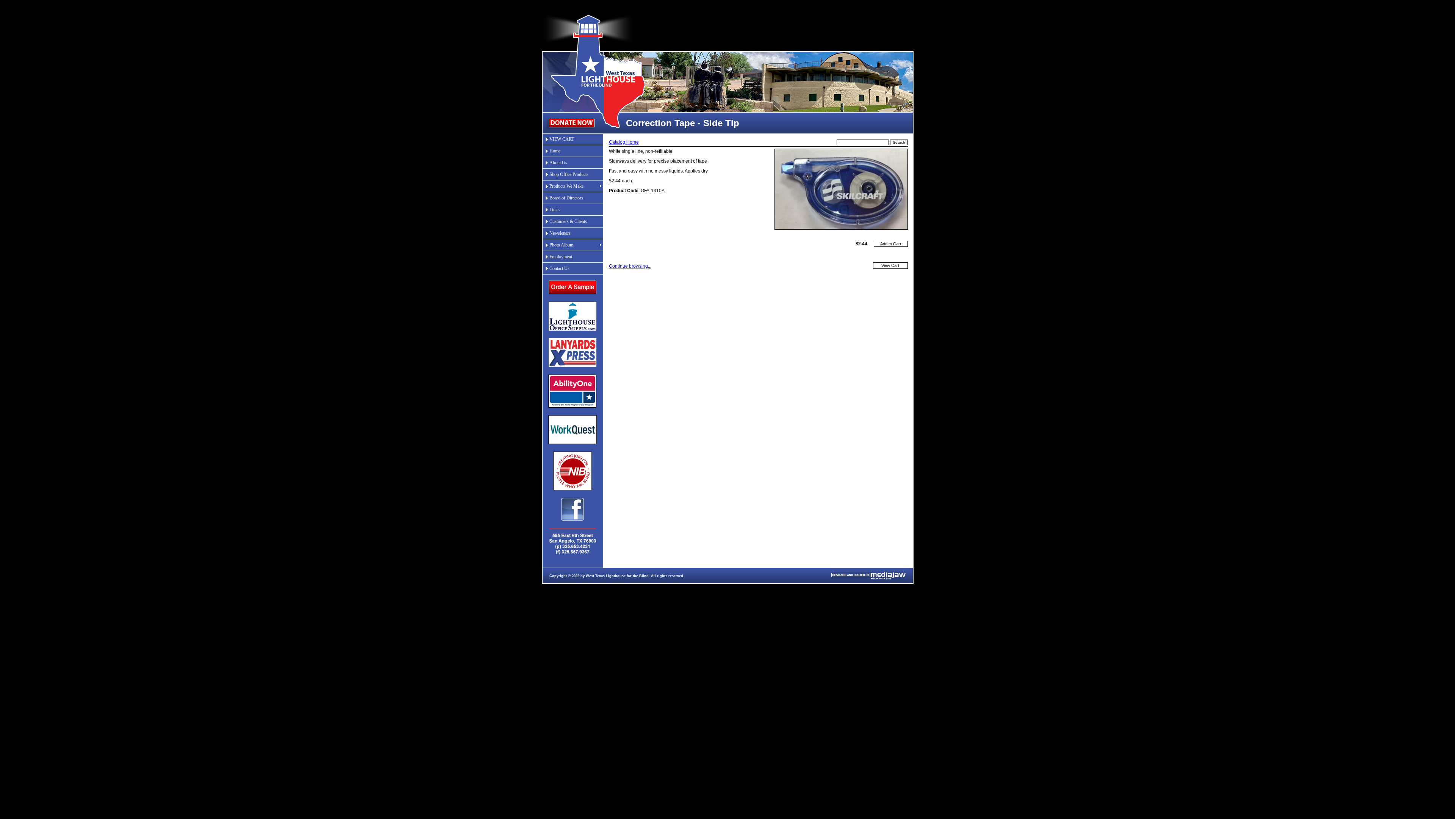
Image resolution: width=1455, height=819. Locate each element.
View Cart (890, 265)
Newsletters (560, 233)
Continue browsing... (630, 266)
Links (554, 209)
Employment (560, 256)
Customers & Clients (568, 221)
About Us (558, 162)
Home (554, 151)
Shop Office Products (568, 174)
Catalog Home (624, 142)
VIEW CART (561, 139)
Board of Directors (566, 198)
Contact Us (559, 268)
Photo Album (561, 245)
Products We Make (566, 186)
